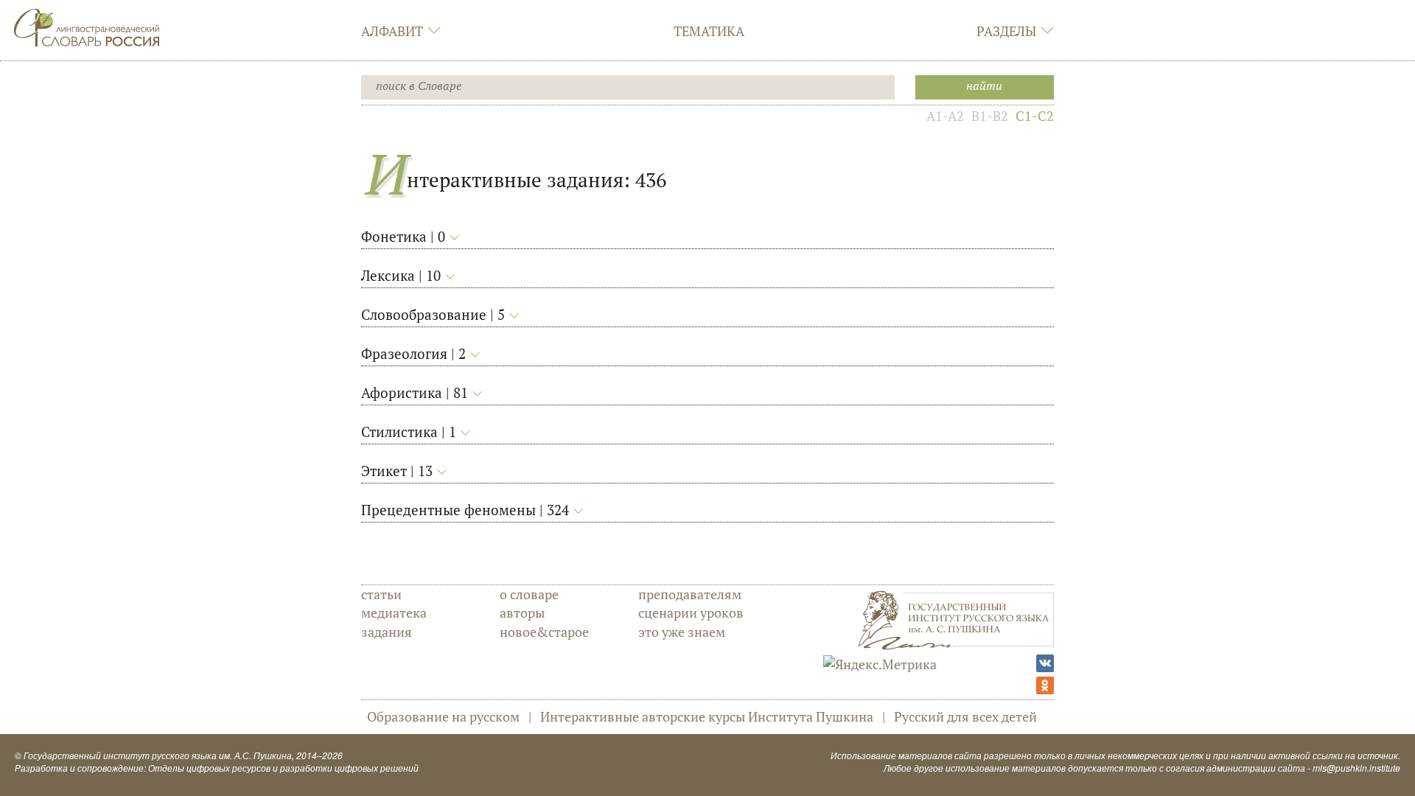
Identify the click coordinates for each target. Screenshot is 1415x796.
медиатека (394, 612)
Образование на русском (443, 716)
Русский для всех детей (965, 716)
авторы (522, 612)
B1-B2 (989, 116)
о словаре (529, 594)
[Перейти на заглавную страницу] (87, 25)
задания (386, 631)
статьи (381, 594)
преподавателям (689, 594)
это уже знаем (681, 631)
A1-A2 (945, 116)
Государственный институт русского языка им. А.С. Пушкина (158, 755)
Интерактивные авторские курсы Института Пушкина (706, 716)
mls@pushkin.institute (1356, 767)
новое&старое (544, 631)
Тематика (709, 31)
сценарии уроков (691, 612)
